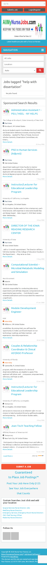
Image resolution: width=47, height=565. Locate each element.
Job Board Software (31, 554)
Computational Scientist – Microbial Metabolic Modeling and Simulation (27, 268)
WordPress (14, 557)
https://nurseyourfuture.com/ (12, 554)
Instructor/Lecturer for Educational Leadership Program (24, 188)
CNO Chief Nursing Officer (12, 515)
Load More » (8, 456)
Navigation (10, 50)
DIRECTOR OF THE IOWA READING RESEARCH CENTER (25, 229)
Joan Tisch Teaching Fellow (26, 425)
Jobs (33, 456)
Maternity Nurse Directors (12, 517)
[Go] (40, 70)
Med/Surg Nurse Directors (12, 510)
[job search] (41, 456)
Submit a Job (12, 10)
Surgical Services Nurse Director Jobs (16, 508)
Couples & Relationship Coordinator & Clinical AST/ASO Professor (24, 349)
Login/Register (35, 10)
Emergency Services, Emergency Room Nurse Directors (23, 513)
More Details (7, 142)
